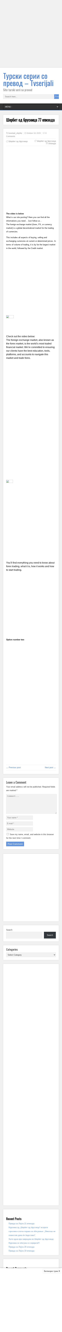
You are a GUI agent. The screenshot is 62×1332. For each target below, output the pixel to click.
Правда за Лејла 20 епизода (21, 1247)
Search (9, 930)
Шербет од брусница (18, 141)
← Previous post (13, 767)
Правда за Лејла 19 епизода (21, 1251)
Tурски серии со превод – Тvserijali (28, 79)
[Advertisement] (31, 35)
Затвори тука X (52, 1271)
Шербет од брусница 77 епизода (46, 142)
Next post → (50, 767)
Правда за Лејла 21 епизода (21, 1223)
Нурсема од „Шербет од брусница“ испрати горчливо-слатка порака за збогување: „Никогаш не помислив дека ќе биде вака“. (32, 1231)
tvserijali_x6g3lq (15, 133)
